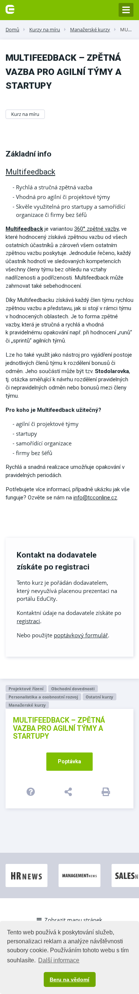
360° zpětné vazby (96, 228)
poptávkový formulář (81, 635)
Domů (12, 29)
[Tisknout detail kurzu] (107, 792)
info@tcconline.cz (95, 497)
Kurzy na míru (44, 29)
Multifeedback (30, 171)
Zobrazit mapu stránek (73, 920)
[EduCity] (10, 8)
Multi (12, 228)
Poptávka (69, 761)
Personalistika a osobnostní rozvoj (43, 697)
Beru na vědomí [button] (69, 979)
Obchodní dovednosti (73, 688)
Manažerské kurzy (90, 29)
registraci (28, 621)
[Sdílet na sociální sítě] (69, 792)
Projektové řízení (26, 688)
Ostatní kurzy (99, 697)
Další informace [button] (58, 960)
